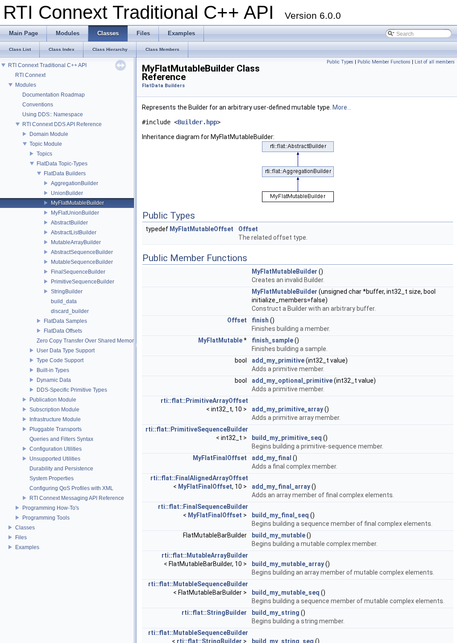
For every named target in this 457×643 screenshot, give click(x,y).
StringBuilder (67, 291)
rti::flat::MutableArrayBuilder (205, 555)
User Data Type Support (66, 350)
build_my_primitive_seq (287, 437)
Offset (248, 229)
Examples (27, 547)
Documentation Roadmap (53, 95)
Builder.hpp (197, 122)
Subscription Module (54, 409)
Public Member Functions (384, 62)
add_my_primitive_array (287, 409)
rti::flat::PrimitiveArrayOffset (204, 400)
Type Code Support (60, 360)
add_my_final (271, 457)
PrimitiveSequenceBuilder (82, 282)
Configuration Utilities (55, 449)
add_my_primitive (278, 360)
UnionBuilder (67, 193)
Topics (44, 154)
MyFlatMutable (220, 340)
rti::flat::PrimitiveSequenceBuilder (196, 429)
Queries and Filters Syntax (61, 439)
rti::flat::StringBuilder (214, 612)
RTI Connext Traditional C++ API (47, 65)
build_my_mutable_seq (286, 592)
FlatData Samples (65, 321)
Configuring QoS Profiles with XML (71, 488)
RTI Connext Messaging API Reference (76, 498)
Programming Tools (46, 518)
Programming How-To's (50, 508)
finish (260, 320)
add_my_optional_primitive (292, 380)
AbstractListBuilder (73, 232)
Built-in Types (53, 370)
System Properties (51, 478)
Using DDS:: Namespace (52, 114)
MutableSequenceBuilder (82, 262)
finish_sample (272, 340)
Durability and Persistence (61, 468)
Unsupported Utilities (54, 459)
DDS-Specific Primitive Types (72, 390)
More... (341, 107)
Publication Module (52, 400)
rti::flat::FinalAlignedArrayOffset (199, 478)
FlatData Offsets (63, 331)
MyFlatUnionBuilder (75, 213)
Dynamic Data (54, 380)
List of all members (435, 62)
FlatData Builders (65, 173)
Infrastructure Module (55, 419)
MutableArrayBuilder (76, 242)
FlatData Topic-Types (62, 164)
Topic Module (45, 144)
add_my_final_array (281, 486)
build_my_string (275, 612)
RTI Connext (30, 75)
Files (21, 537)
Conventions (37, 105)
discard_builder (70, 311)
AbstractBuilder (69, 223)
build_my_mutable (278, 535)
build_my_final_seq (280, 515)
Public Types (340, 62)
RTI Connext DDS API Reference (62, 124)
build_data (64, 301)
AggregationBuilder (74, 183)
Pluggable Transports (55, 429)
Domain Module (48, 134)
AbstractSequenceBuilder (82, 252)
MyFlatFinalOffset (220, 457)
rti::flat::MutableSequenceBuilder (198, 584)
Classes (25, 528)
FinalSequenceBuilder (78, 272)
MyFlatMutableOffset (201, 229)
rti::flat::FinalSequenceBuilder (203, 506)
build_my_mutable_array (288, 563)
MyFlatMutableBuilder (77, 203)
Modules (25, 85)
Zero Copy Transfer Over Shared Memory (87, 341)
